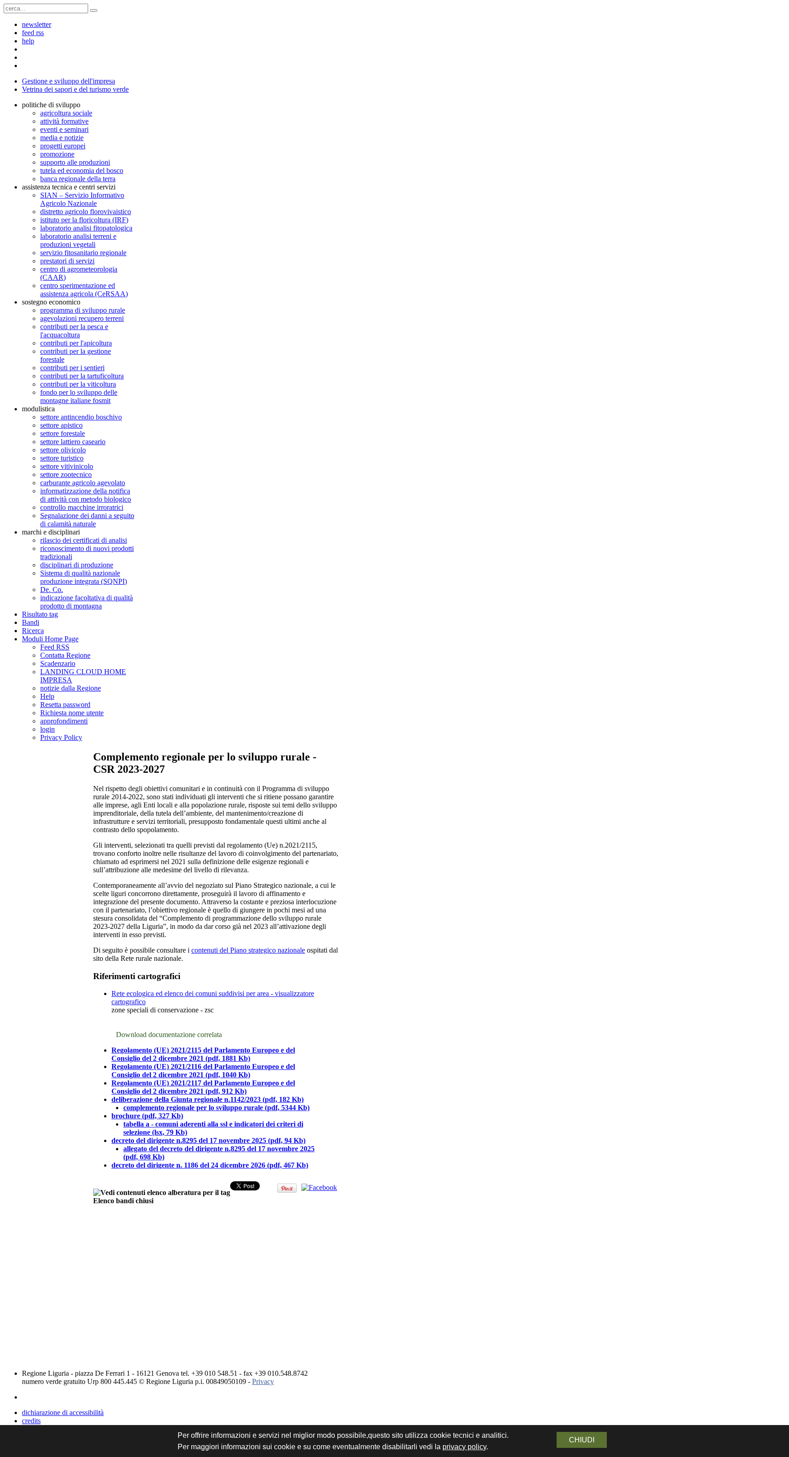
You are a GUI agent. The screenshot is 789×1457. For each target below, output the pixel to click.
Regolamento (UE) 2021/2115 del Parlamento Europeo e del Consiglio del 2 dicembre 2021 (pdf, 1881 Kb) (203, 1054)
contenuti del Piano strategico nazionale (248, 950)
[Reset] (93, 10)
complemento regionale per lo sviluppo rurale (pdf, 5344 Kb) (216, 1107)
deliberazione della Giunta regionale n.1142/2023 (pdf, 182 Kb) (207, 1099)
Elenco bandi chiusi (123, 1201)
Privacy (263, 1381)
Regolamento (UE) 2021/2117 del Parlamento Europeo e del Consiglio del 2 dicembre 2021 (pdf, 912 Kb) (203, 1087)
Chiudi (581, 1440)
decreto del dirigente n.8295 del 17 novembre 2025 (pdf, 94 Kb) (208, 1140)
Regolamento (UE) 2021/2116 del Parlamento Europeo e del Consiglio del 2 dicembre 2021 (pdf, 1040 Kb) (203, 1071)
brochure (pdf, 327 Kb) (147, 1116)
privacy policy (464, 1447)
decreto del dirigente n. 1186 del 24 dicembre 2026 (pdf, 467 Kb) (209, 1165)
